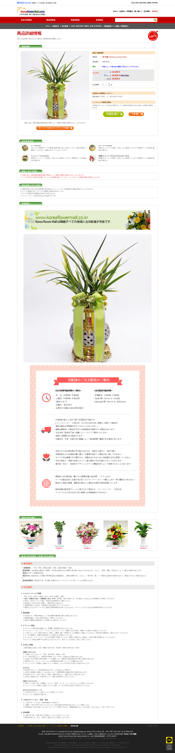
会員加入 (109, 93)
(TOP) (155, 726)
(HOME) (150, 726)
